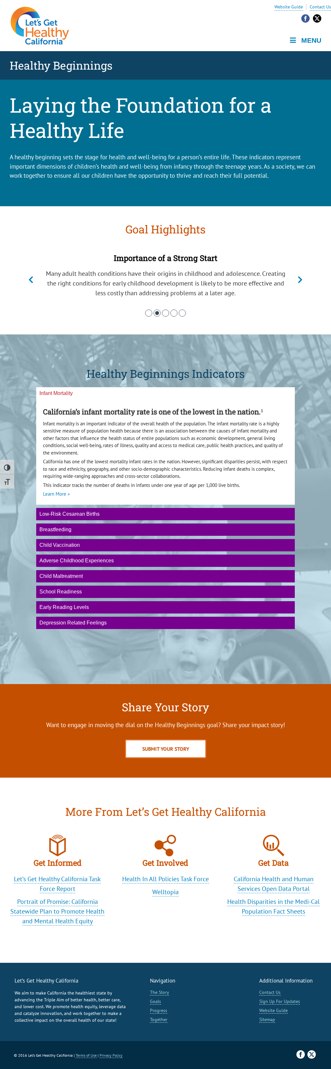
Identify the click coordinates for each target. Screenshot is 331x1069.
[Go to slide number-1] (148, 313)
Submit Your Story (165, 749)
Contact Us (320, 7)
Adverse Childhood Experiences (76, 560)
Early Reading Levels (64, 607)
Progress (158, 1010)
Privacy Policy (111, 1055)
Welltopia (165, 892)
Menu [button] (311, 40)
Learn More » (56, 494)
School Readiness (60, 591)
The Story (159, 992)
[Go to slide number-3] (165, 313)
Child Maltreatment (61, 576)
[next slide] (300, 280)
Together (158, 1019)
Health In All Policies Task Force (165, 879)
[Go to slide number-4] (174, 313)
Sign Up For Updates (279, 1001)
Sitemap (267, 1019)
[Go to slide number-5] (182, 313)
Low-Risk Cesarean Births (69, 514)
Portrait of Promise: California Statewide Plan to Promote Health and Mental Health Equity (57, 911)
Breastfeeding (55, 529)
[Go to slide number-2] (157, 313)
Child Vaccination (59, 545)
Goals (155, 1001)
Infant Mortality (56, 393)
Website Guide (288, 7)
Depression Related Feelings (73, 622)
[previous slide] (31, 280)
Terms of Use (86, 1055)
